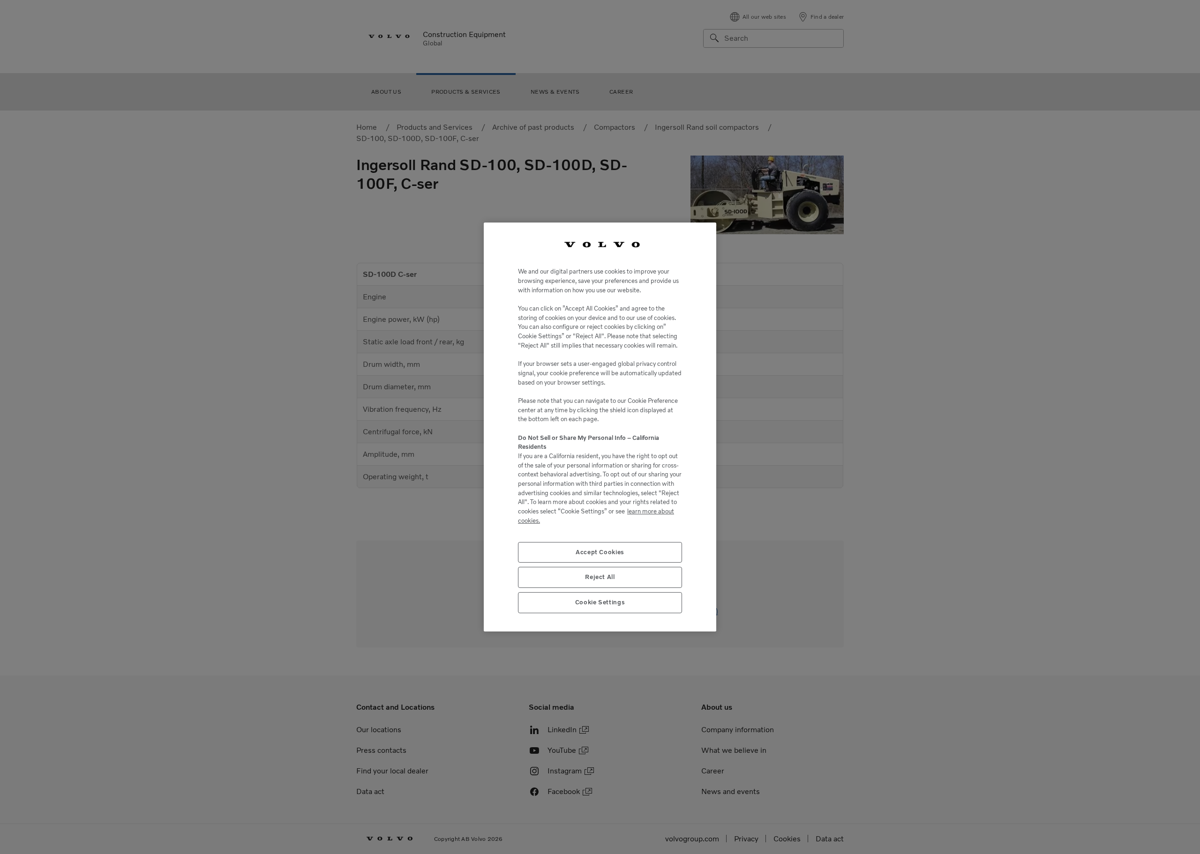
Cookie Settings (600, 602)
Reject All (600, 576)
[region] (600, 427)
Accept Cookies (600, 552)
